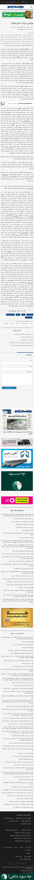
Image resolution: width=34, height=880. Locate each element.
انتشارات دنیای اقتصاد (26, 830)
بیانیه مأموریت (18, 856)
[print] (10, 311)
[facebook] (21, 311)
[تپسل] (1, 102)
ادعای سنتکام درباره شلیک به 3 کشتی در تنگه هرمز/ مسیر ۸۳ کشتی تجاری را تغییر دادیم (18, 692)
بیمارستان (9, 251)
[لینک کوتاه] (24, 311)
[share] (14, 863)
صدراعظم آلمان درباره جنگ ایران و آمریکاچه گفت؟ (22, 787)
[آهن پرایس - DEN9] (17, 458)
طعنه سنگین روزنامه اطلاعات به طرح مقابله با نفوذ (22, 653)
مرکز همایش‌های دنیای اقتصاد (11, 830)
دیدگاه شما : (29, 372)
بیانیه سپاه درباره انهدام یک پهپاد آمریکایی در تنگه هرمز (20, 650)
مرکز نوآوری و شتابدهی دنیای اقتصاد (22, 833)
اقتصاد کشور (24, 233)
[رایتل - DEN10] (17, 500)
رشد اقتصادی (5, 174)
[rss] (17, 863)
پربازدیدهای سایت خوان (17, 510)
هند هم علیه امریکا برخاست (27, 337)
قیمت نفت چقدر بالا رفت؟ (27, 663)
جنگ (16, 235)
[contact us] (11, 863)
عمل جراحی (30, 188)
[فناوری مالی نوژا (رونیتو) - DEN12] (17, 618)
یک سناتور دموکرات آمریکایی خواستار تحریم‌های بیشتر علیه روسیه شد (18, 579)
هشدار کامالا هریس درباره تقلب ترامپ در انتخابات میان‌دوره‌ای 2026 (18, 746)
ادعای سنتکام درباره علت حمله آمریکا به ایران (23, 666)
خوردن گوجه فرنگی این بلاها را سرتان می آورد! (22, 551)
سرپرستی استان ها (7, 847)
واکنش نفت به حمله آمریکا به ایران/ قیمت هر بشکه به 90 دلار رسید (18, 718)
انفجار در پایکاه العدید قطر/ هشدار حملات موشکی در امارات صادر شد (17, 554)
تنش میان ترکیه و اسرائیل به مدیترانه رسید (23, 765)
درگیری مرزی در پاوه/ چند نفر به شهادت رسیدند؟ (22, 521)
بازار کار (2, 203)
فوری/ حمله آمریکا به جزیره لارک (26, 537)
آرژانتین (19, 108)
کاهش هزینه (30, 282)
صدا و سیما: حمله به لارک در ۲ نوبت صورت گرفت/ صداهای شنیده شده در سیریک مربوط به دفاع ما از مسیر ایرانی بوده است (17, 732)
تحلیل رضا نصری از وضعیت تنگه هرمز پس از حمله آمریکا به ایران (18, 660)
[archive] (8, 863)
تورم (17, 125)
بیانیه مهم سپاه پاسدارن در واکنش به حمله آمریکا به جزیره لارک (19, 762)
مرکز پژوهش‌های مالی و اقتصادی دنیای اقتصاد (20, 835)
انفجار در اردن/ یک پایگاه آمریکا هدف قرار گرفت (22, 736)
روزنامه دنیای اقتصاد (8, 818)
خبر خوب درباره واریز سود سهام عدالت (24, 527)
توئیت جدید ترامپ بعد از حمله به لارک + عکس (22, 576)
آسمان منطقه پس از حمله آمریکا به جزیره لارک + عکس (21, 561)
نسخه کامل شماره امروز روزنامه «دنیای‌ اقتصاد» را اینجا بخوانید (17, 433)
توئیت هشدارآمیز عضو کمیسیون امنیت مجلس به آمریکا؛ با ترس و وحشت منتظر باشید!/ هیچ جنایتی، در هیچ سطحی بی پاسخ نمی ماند (17, 727)
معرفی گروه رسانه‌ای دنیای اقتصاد (23, 818)
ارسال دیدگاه (9, 388)
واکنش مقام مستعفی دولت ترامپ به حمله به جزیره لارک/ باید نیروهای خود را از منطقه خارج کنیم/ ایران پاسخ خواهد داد (17, 674)
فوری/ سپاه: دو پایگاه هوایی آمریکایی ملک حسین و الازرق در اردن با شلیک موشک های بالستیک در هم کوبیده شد (18, 595)
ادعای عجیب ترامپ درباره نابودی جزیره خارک (23, 644)
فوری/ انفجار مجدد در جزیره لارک (25, 587)
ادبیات (22, 194)
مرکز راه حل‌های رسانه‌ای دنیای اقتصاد (22, 838)
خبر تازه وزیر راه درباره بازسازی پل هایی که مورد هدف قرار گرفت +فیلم (17, 793)
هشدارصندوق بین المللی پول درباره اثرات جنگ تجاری (21, 343)
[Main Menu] (31, 6)
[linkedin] (15, 311)
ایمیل (30, 366)
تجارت (6, 138)
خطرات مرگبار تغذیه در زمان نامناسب (25, 798)
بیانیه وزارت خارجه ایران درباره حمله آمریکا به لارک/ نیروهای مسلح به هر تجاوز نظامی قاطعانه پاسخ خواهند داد (17, 638)
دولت (32, 216)
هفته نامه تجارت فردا (13, 821)
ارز (9, 198)
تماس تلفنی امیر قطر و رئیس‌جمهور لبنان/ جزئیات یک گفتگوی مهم (18, 790)
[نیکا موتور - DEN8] (17, 442)
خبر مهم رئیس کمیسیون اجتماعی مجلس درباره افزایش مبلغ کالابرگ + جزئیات (17, 783)
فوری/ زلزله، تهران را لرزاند (27, 530)
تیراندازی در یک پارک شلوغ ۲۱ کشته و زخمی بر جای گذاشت (20, 582)
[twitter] (18, 311)
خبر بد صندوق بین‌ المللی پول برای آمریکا (24, 334)
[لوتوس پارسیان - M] (17, 877)
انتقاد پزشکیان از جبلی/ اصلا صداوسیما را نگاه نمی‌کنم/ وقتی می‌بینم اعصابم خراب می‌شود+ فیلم (18, 557)
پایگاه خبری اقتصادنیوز (26, 824)
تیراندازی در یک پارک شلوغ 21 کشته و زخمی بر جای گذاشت (20, 795)
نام (31, 360)
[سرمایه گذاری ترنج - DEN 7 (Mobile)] (17, 15)
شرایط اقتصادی (26, 121)
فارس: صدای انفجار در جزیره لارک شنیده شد (23, 777)
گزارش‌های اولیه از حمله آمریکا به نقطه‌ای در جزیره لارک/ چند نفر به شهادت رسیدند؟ (18, 591)
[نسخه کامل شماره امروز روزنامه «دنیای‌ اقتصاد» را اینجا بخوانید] (17, 419)
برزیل (24, 108)
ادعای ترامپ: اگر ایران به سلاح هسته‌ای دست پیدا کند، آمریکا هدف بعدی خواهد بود (17, 670)
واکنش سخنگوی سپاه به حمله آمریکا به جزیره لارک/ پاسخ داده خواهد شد (17, 749)
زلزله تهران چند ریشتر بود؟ (27, 642)
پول (18, 55)
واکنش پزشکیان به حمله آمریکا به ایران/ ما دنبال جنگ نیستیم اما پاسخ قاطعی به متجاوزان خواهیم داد (17, 657)
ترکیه (13, 123)
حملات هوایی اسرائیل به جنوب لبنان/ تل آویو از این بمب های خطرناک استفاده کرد (17, 710)
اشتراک (15, 847)
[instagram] (26, 863)
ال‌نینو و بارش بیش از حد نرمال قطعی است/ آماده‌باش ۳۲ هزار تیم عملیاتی (18, 534)
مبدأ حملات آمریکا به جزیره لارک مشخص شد (23, 519)
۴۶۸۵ (27, 27)
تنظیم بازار (16, 216)
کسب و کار (9, 213)
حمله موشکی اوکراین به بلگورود (26, 759)
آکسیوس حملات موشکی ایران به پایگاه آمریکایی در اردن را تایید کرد (18, 688)
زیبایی (17, 295)
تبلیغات (21, 847)
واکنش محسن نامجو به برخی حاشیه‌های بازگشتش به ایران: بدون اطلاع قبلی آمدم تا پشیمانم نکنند (17, 572)
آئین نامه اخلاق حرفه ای (25, 859)
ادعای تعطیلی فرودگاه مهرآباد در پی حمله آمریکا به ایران (20, 724)
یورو (22, 2)
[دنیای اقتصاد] (15, 7)
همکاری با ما (28, 850)
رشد (29, 211)
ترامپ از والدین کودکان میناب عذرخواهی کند (23, 568)
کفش (2, 255)
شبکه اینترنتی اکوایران (26, 821)
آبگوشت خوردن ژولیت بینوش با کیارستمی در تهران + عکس (20, 584)
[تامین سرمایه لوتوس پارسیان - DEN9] (17, 481)
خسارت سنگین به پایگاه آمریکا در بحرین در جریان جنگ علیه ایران (18, 804)
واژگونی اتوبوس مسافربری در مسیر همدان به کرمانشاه (21, 801)
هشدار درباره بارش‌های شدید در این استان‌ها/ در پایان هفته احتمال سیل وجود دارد (17, 565)
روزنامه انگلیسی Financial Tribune (23, 841)
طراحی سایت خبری (27, 873)
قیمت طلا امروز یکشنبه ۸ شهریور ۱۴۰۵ (24, 524)
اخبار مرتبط (17, 330)
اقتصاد (26, 95)
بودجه (2, 194)
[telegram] (12, 311)
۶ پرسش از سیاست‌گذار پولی (26, 340)
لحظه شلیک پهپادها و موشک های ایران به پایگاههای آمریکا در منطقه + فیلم (17, 696)
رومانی (11, 146)
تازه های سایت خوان (17, 633)
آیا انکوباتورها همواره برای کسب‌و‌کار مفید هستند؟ (22, 345)
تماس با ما (28, 847)
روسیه (6, 146)
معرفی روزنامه (27, 856)
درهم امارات (8, 2)
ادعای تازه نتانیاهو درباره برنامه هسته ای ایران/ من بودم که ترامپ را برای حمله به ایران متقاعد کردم (18, 739)
